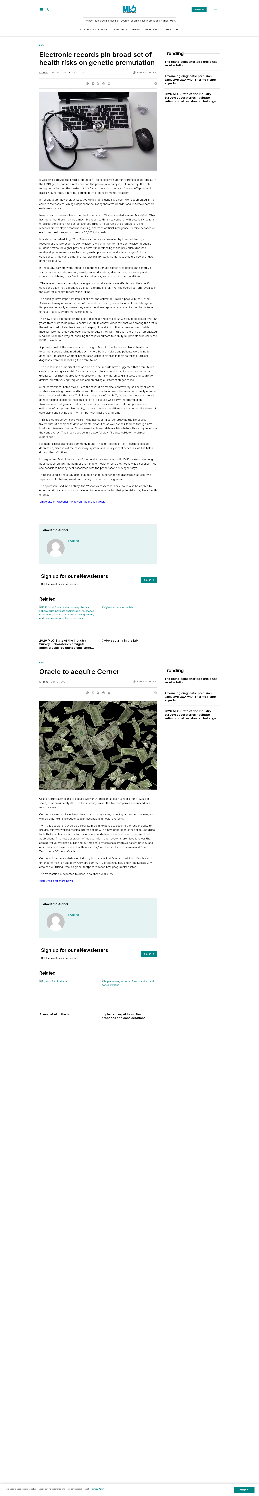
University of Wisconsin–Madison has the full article (72, 501)
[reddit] (103, 83)
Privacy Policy (97, 1489)
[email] (108, 83)
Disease (136, 29)
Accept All (244, 1490)
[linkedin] (92, 83)
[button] (41, 9)
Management (153, 29)
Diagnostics (119, 29)
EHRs (41, 45)
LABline (43, 72)
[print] (155, 83)
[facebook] (87, 83)
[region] (129, 1490)
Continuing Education (93, 29)
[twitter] (98, 83)
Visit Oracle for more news (56, 880)
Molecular (172, 29)
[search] (47, 9)
